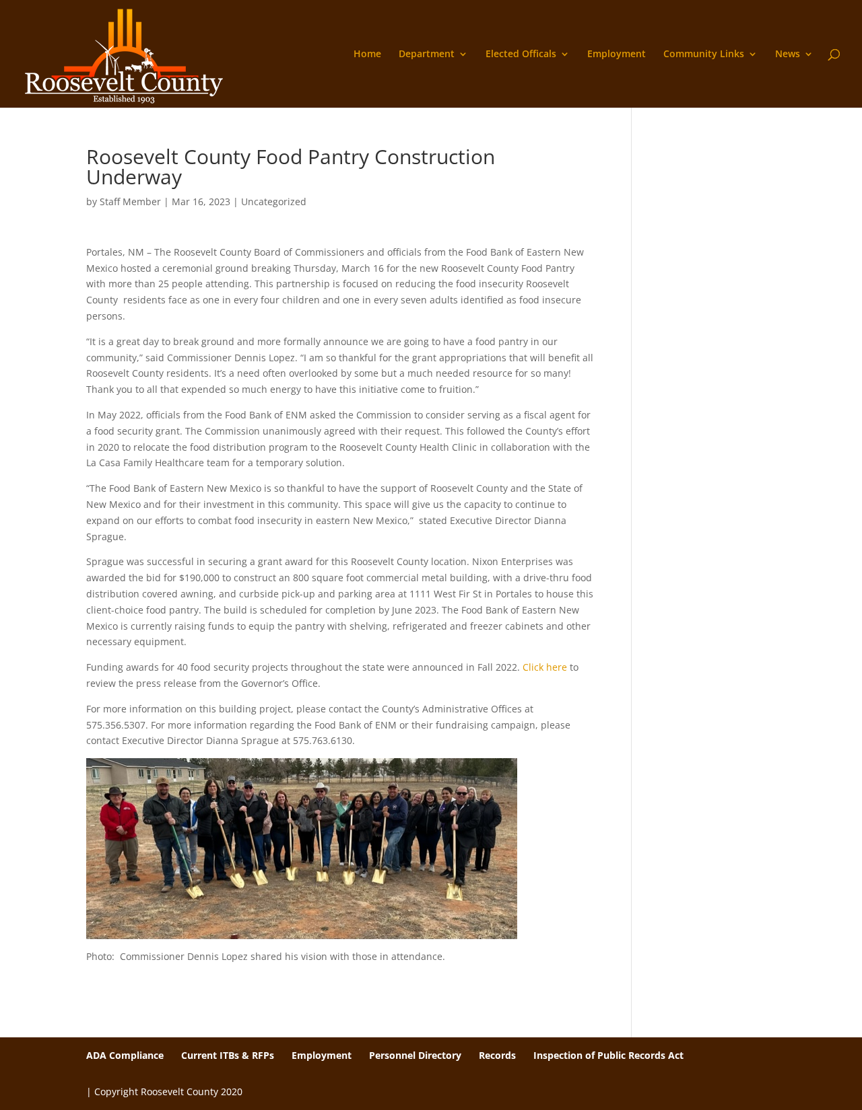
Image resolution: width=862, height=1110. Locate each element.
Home (367, 54)
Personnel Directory (415, 1055)
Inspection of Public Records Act (608, 1055)
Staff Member (130, 201)
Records (497, 1055)
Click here (545, 667)
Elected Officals (521, 54)
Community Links (703, 54)
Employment (616, 54)
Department (427, 54)
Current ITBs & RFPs (227, 1055)
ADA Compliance (125, 1055)
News (787, 54)
